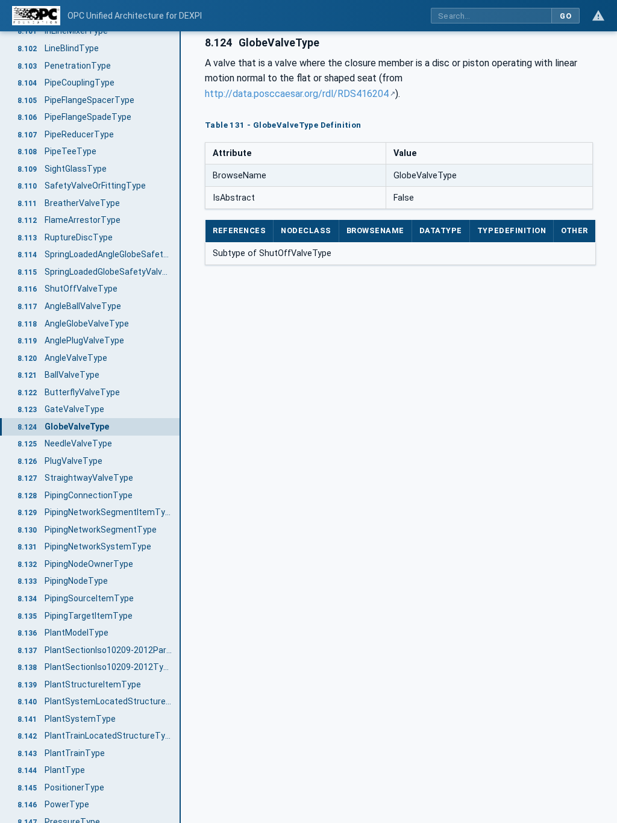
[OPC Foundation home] (36, 15)
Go (565, 15)
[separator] (181, 427)
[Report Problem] (598, 15)
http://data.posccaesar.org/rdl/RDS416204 (297, 93)
